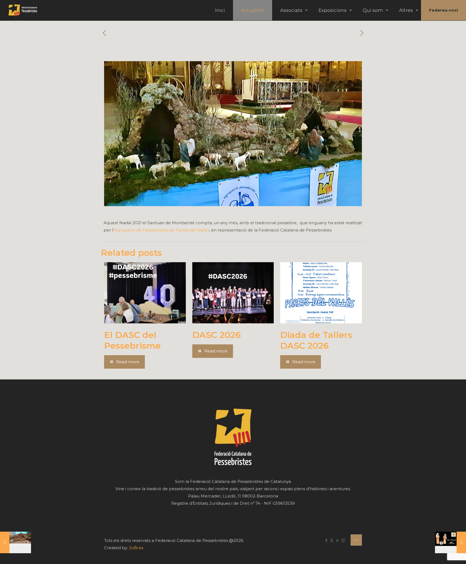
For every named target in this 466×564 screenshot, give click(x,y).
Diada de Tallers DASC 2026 (316, 340)
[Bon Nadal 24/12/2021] (450, 542)
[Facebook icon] (326, 540)
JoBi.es (136, 547)
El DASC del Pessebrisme (132, 340)
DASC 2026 (216, 335)
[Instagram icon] (343, 540)
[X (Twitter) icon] (332, 540)
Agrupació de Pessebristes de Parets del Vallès (161, 230)
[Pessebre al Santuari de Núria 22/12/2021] (15, 542)
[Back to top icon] (356, 540)
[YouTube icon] (337, 540)
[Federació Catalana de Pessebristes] (22, 10)
